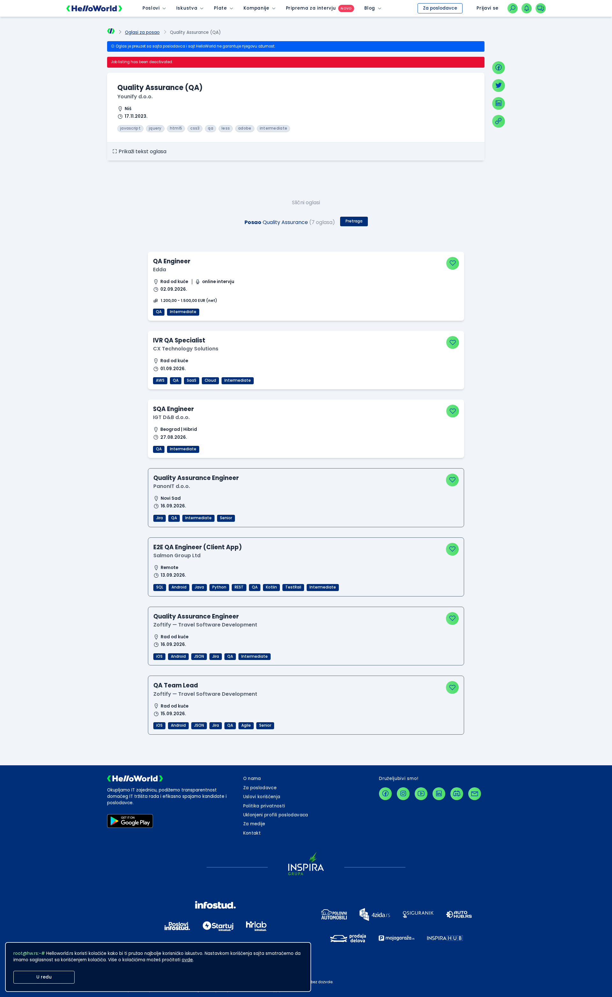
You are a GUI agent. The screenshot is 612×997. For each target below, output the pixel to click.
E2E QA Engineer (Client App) (197, 547)
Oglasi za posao (142, 32)
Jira (159, 518)
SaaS (191, 380)
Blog (369, 8)
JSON (199, 656)
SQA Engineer (173, 409)
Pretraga (354, 221)
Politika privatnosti (264, 806)
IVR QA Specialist (179, 340)
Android (178, 587)
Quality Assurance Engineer (196, 478)
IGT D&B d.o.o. (171, 417)
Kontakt (252, 833)
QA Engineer (171, 261)
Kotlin (271, 587)
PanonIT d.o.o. (171, 486)
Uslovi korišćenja (261, 797)
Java (199, 587)
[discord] (456, 793)
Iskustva (186, 8)
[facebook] (498, 67)
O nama (252, 779)
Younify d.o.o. (135, 96)
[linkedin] (498, 103)
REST (239, 587)
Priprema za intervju (311, 8)
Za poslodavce (440, 8)
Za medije (254, 824)
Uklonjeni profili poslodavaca (275, 815)
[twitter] (498, 85)
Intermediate (183, 311)
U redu (44, 977)
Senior (226, 518)
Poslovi (151, 8)
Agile (246, 725)
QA (159, 311)
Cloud (210, 380)
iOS (159, 656)
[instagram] (403, 793)
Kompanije (256, 8)
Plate (220, 8)
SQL (159, 587)
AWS (160, 380)
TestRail (293, 587)
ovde (187, 960)
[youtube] (421, 793)
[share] (498, 121)
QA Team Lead (175, 685)
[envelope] (474, 793)
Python (219, 587)
